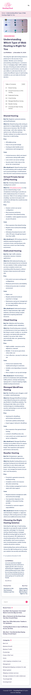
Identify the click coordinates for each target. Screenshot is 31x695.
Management (6, 664)
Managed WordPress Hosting (16, 101)
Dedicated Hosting (13, 95)
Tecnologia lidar (7, 679)
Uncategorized (7, 682)
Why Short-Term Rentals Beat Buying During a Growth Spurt (14, 633)
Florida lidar (6, 652)
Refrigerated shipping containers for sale (14, 667)
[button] (8, 580)
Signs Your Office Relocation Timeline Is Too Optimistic (14, 622)
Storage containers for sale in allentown (14, 676)
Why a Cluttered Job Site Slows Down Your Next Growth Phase (14, 617)
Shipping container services (10, 673)
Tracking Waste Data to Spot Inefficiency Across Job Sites (15, 627)
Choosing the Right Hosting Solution (16, 107)
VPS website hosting (15, 187)
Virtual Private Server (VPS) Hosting (16, 91)
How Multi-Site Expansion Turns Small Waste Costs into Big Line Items (14, 611)
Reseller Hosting (13, 104)
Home (3, 13)
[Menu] (28, 5)
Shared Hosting (12, 88)
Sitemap (18, 692)
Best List (5, 643)
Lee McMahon (9, 560)
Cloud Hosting (12, 98)
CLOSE (23, 84)
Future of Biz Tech (9, 36)
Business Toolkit (7, 649)
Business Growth (7, 646)
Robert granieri (7, 670)
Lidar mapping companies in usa (12, 661)
